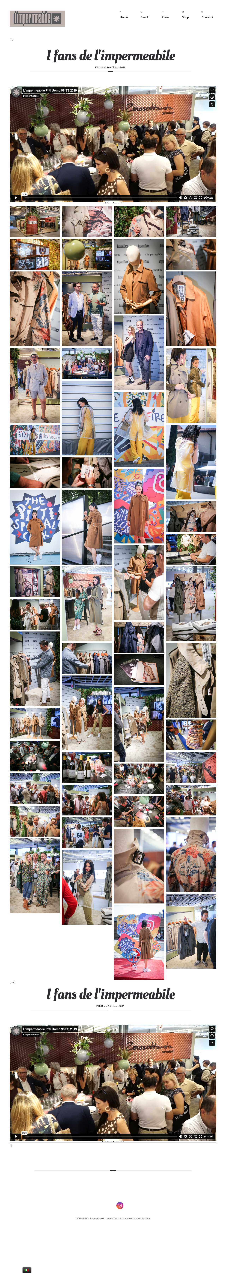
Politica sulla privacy (138, 1218)
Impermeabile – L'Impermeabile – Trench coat (96, 1218)
